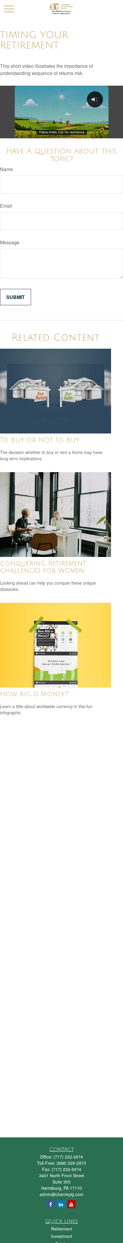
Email (6, 205)
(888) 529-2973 (71, 1163)
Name (6, 169)
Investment (61, 1236)
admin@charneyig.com (61, 1194)
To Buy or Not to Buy (39, 440)
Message (9, 242)
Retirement (61, 1229)
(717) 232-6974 (68, 1157)
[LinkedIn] (61, 1204)
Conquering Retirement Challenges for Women (43, 567)
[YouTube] (71, 1204)
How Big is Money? (34, 694)
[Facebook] (51, 1204)
